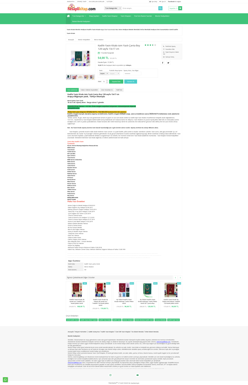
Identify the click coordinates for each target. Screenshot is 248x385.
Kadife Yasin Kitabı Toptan (88, 320)
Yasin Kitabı (71, 29)
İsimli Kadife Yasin (72, 320)
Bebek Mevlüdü (134, 29)
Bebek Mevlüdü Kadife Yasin (144, 320)
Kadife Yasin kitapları (107, 332)
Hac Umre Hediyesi (122, 29)
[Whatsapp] (5, 379)
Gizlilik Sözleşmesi (94, 332)
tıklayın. (129, 65)
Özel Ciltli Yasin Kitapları (122, 332)
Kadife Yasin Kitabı (93, 29)
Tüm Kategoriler (78, 16)
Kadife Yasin (117, 320)
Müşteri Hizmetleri (81, 332)
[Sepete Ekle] (116, 82)
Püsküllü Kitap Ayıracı (115, 70)
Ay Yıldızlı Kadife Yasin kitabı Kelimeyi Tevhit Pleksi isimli (124, 301)
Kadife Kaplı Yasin (173, 320)
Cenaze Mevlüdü (160, 320)
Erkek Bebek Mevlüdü (152, 332)
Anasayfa (71, 332)
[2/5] (146, 45)
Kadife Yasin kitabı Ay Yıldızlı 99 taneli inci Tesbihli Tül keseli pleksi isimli (100, 302)
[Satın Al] (130, 81)
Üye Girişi (154, 1)
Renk (100, 70)
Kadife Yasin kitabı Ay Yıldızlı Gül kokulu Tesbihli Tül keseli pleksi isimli (171, 301)
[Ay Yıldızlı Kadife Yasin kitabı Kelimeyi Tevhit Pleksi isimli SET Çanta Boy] (147, 290)
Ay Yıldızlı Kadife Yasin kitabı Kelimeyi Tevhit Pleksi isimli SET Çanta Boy (147, 301)
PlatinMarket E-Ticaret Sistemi (118, 383)
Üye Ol (163, 1)
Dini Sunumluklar (163, 29)
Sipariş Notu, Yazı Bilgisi (131, 70)
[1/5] (145, 45)
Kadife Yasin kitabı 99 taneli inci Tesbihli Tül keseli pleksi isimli (76, 301)
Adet (99, 81)
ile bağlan (174, 1)
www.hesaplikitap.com (163, 342)
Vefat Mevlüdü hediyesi (148, 29)
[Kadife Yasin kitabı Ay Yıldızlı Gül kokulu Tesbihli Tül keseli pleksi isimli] (171, 290)
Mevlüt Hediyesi (81, 29)
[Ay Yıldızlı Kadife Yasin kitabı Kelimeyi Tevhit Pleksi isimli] (124, 290)
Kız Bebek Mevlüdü (138, 332)
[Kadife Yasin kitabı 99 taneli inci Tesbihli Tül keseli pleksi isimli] (76, 290)
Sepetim (173, 8)
